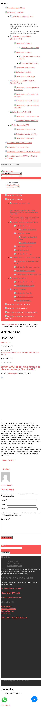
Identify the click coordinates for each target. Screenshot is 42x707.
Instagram (18, 588)
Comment (5, 519)
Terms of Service (7, 611)
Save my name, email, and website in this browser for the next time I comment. (21, 514)
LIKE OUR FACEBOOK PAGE (14, 617)
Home (3, 324)
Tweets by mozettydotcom (11, 597)
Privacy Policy (6, 606)
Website (4, 508)
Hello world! (6, 342)
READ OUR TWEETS (10, 593)
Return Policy (6, 613)
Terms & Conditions (8, 608)
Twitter (12, 588)
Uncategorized (11, 324)
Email (3, 504)
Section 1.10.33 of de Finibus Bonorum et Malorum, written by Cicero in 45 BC (20, 367)
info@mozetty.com (14, 566)
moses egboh (6, 485)
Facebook (5, 588)
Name (4, 500)
